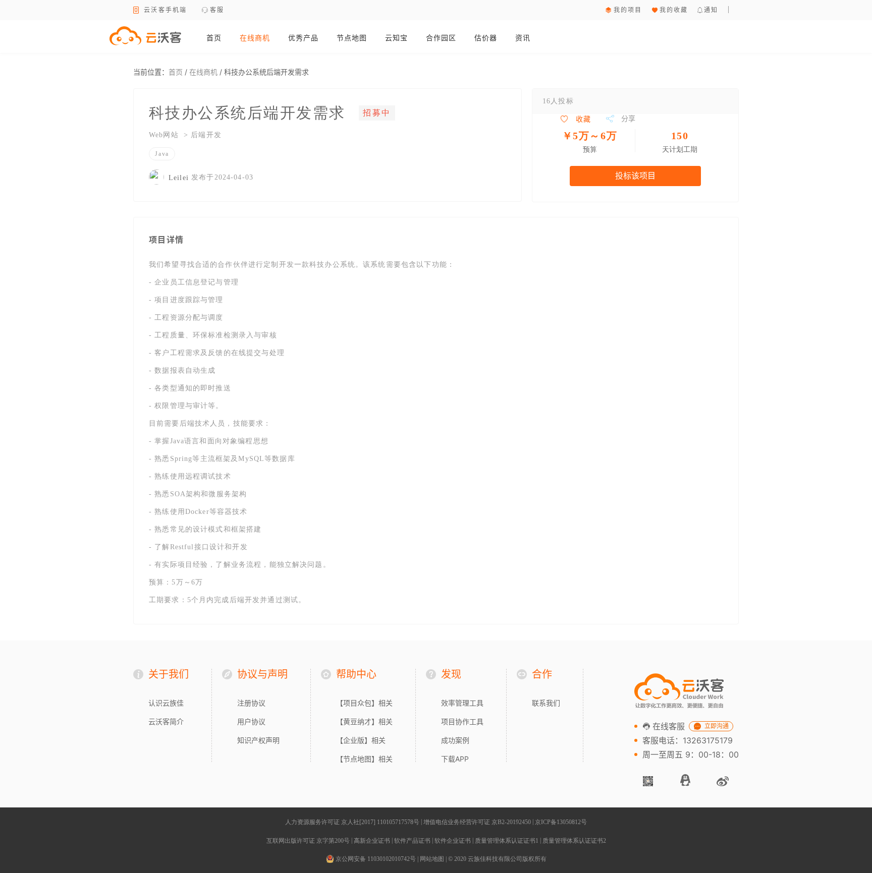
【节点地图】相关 (364, 758)
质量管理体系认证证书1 (506, 840)
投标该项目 (635, 175)
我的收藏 (674, 10)
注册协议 (251, 703)
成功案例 (455, 740)
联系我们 (546, 703)
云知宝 (396, 37)
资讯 (522, 37)
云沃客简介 (166, 721)
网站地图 (432, 858)
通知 (711, 10)
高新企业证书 (372, 840)
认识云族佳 (166, 703)
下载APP (455, 758)
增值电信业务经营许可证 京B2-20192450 (477, 822)
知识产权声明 (258, 740)
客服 (217, 10)
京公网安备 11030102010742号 (375, 858)
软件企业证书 (452, 840)
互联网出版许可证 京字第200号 (308, 840)
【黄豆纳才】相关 (364, 721)
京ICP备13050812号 (561, 822)
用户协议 (251, 721)
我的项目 (628, 10)
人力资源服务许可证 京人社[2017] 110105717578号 (352, 822)
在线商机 (255, 37)
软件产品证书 (412, 840)
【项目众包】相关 (364, 703)
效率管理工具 (462, 703)
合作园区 (441, 37)
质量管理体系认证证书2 (574, 840)
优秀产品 (303, 37)
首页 (214, 37)
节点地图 (352, 37)
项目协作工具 (462, 721)
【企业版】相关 (361, 740)
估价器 (485, 37)
